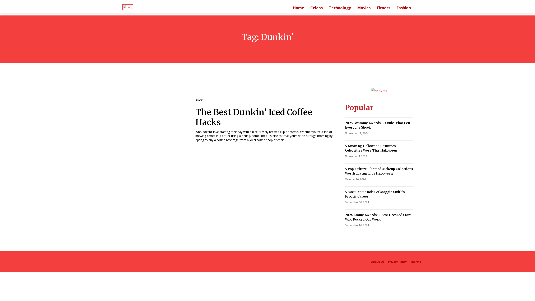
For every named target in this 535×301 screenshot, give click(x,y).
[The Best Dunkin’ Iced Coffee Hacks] (154, 120)
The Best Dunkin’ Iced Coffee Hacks (253, 117)
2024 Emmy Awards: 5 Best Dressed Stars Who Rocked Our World (378, 217)
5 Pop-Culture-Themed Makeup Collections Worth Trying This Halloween (379, 171)
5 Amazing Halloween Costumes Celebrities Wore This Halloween (371, 148)
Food (199, 100)
